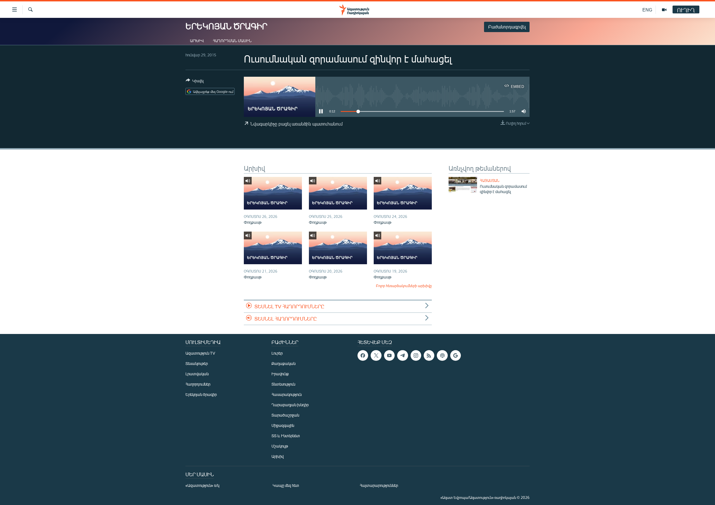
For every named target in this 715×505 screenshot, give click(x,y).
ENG (647, 9)
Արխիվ (197, 40)
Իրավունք (280, 373)
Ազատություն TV (200, 353)
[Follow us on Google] (455, 355)
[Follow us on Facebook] (363, 355)
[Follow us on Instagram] (416, 355)
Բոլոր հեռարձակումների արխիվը (404, 285)
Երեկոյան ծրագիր (201, 394)
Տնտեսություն (283, 384)
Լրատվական (197, 373)
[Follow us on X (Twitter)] (376, 355)
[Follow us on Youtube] (389, 355)
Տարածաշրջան (285, 415)
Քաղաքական (283, 363)
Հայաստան (489, 180)
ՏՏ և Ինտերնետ (285, 435)
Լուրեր (277, 353)
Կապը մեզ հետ (286, 485)
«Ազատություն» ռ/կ (202, 485)
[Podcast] (442, 355)
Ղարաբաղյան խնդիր (290, 404)
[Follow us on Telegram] (402, 355)
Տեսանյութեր (196, 363)
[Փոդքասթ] (273, 193)
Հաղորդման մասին (232, 40)
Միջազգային (282, 425)
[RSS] (429, 355)
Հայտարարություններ (379, 485)
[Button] (195, 82)
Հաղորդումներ (197, 384)
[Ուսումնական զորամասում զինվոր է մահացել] (463, 185)
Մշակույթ (279, 446)
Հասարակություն (286, 394)
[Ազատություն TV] (664, 10)
